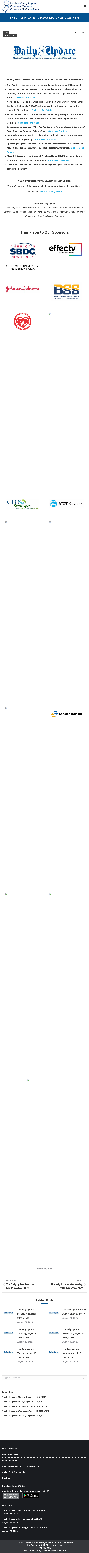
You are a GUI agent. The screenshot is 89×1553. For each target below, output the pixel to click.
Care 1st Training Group (50, 191)
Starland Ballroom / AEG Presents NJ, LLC (20, 1466)
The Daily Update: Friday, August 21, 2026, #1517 (74, 1311)
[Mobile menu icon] (85, 6)
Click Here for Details (45, 139)
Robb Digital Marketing (52, 1545)
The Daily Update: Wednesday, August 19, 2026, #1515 (73, 1333)
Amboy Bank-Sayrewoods (13, 1472)
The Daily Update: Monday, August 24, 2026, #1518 (26, 1313)
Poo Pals (6, 1478)
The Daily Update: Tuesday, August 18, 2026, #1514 (27, 1353)
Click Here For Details (24, 97)
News (6, 33)
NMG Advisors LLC (10, 1454)
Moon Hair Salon (9, 1460)
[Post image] (8, 1312)
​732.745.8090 (44, 1548)
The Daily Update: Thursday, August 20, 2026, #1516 (27, 1333)
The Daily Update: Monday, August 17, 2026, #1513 (71, 1353)
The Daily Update (10, 36)
